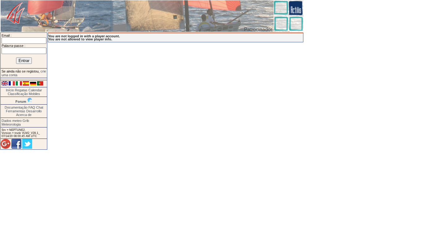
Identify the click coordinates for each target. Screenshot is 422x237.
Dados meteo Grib (15, 121)
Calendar (35, 90)
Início (10, 90)
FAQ (31, 107)
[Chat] (29, 101)
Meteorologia (11, 124)
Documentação (16, 107)
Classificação (18, 94)
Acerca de (24, 115)
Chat (39, 107)
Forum (20, 101)
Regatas (21, 90)
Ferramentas (15, 111)
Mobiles (34, 94)
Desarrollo (34, 111)
